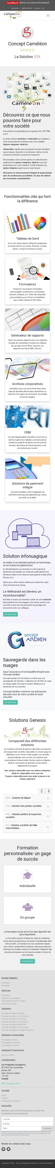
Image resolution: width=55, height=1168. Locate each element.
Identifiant (6, 986)
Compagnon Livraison (11, 1045)
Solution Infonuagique (11, 998)
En (43, 8)
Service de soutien (9, 1004)
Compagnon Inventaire (11, 1043)
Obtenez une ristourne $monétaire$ (34, 3)
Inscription (47, 1128)
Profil (4, 1095)
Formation (6, 995)
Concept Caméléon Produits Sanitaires (18, 1030)
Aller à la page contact (11, 1083)
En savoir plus (10, 614)
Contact (37, 8)
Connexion (15, 8)
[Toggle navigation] (48, 15)
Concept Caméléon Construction (15, 1027)
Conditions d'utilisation (11, 1101)
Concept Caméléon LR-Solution (15, 1022)
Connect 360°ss (8, 1055)
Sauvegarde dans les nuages (13, 1001)
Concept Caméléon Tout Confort (15, 1016)
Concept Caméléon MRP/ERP (14, 1025)
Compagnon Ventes (10, 1040)
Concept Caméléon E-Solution (14, 1019)
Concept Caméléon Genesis (13, 1013)
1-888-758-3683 (26, 8)
